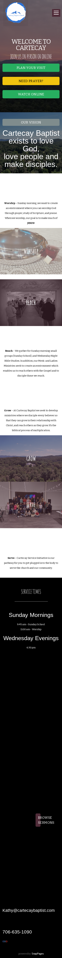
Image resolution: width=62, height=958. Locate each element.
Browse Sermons (39, 820)
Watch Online (31, 94)
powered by (31, 953)
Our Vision (31, 122)
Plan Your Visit (31, 68)
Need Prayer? (31, 81)
